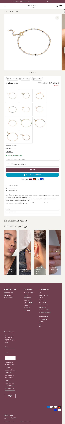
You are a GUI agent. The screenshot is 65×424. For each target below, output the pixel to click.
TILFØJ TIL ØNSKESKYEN (33, 175)
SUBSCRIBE (10, 396)
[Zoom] (57, 17)
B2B (40, 324)
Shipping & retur (44, 310)
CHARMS (27, 308)
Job (40, 326)
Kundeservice (10, 289)
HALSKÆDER (28, 303)
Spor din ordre (8, 297)
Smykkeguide (43, 319)
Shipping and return (32, 211)
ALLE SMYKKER (29, 293)
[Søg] (57, 6)
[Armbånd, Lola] (25, 95)
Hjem (5, 11)
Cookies (41, 321)
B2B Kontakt (43, 302)
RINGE (26, 305)
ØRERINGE (27, 298)
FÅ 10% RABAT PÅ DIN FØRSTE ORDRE (32, 159)
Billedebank (42, 307)
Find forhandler (44, 305)
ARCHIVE (27, 310)
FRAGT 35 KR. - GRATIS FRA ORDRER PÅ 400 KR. (35, 1)
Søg (40, 292)
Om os (41, 297)
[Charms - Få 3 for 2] (55, 252)
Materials (32, 209)
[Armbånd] (25, 252)
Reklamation (8, 295)
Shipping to (8, 415)
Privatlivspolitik (43, 316)
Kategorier (29, 289)
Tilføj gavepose (18, 164)
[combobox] (8, 358)
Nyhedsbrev (43, 300)
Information (44, 289)
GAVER (26, 295)
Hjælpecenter (8, 292)
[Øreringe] (10, 252)
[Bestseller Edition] (40, 252)
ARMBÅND (27, 300)
